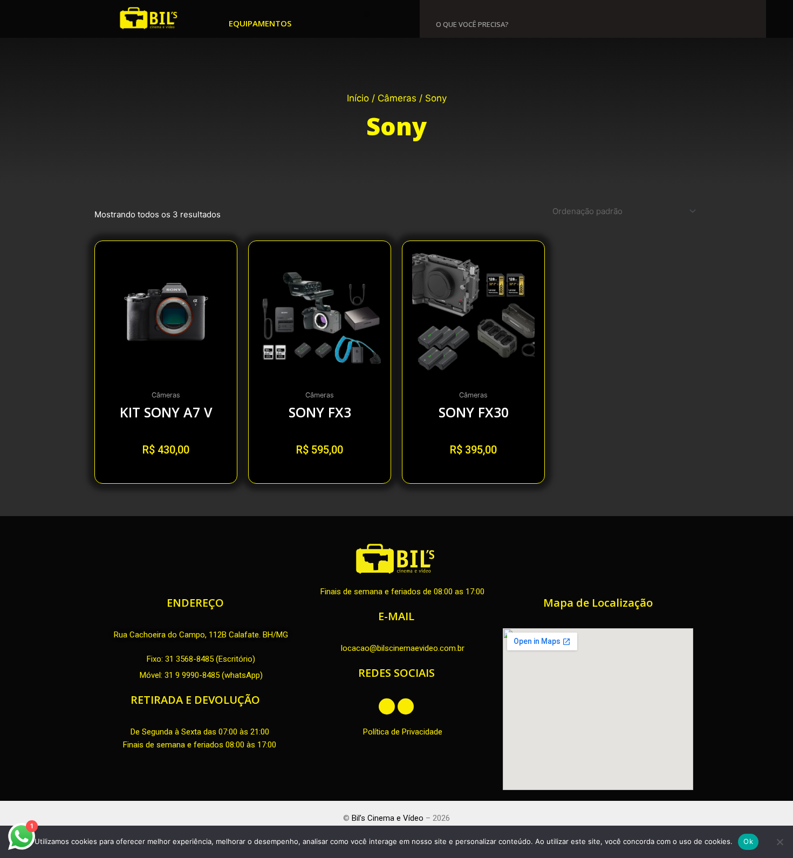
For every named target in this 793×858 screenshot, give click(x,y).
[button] (367, 14)
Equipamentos (260, 23)
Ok (748, 841)
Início (358, 98)
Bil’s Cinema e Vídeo (387, 818)
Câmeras (397, 98)
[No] (779, 841)
